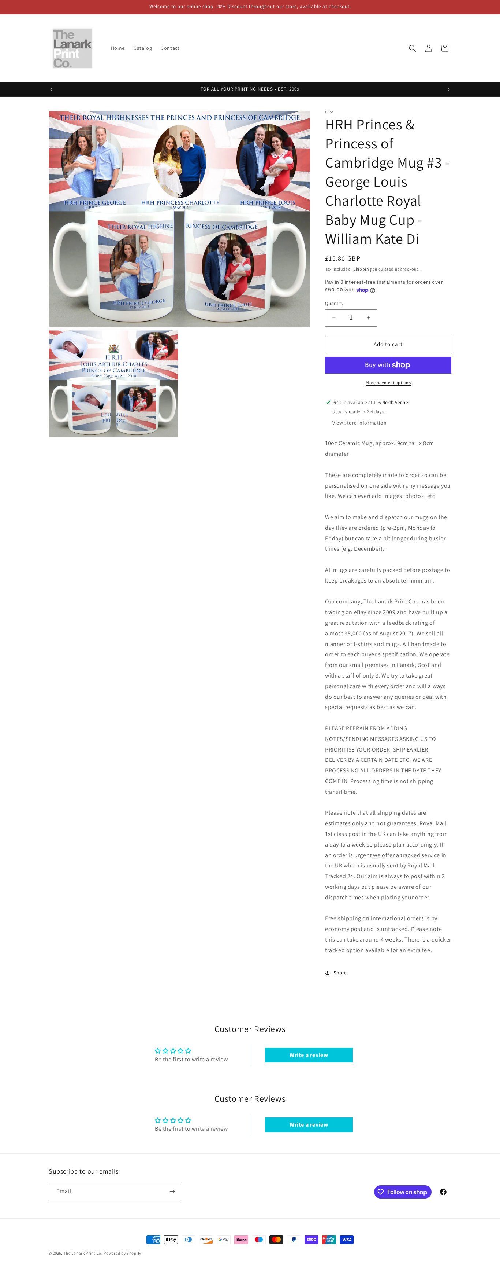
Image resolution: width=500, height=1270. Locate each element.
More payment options (388, 382)
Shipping (362, 269)
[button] (412, 48)
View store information (359, 422)
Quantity (334, 303)
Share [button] (340, 972)
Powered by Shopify (122, 1253)
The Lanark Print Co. (83, 1253)
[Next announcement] (449, 89)
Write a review (309, 1055)
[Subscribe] (172, 1191)
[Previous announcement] (51, 89)
